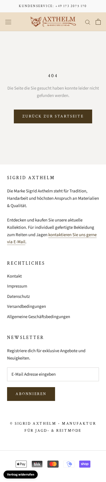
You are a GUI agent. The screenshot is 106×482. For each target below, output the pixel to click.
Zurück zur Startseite (53, 116)
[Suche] (87, 21)
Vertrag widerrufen (20, 474)
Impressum (17, 286)
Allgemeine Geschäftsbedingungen (38, 317)
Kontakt (14, 276)
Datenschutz (18, 296)
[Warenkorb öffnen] (98, 22)
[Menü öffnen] (8, 22)
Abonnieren (31, 394)
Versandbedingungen (26, 306)
